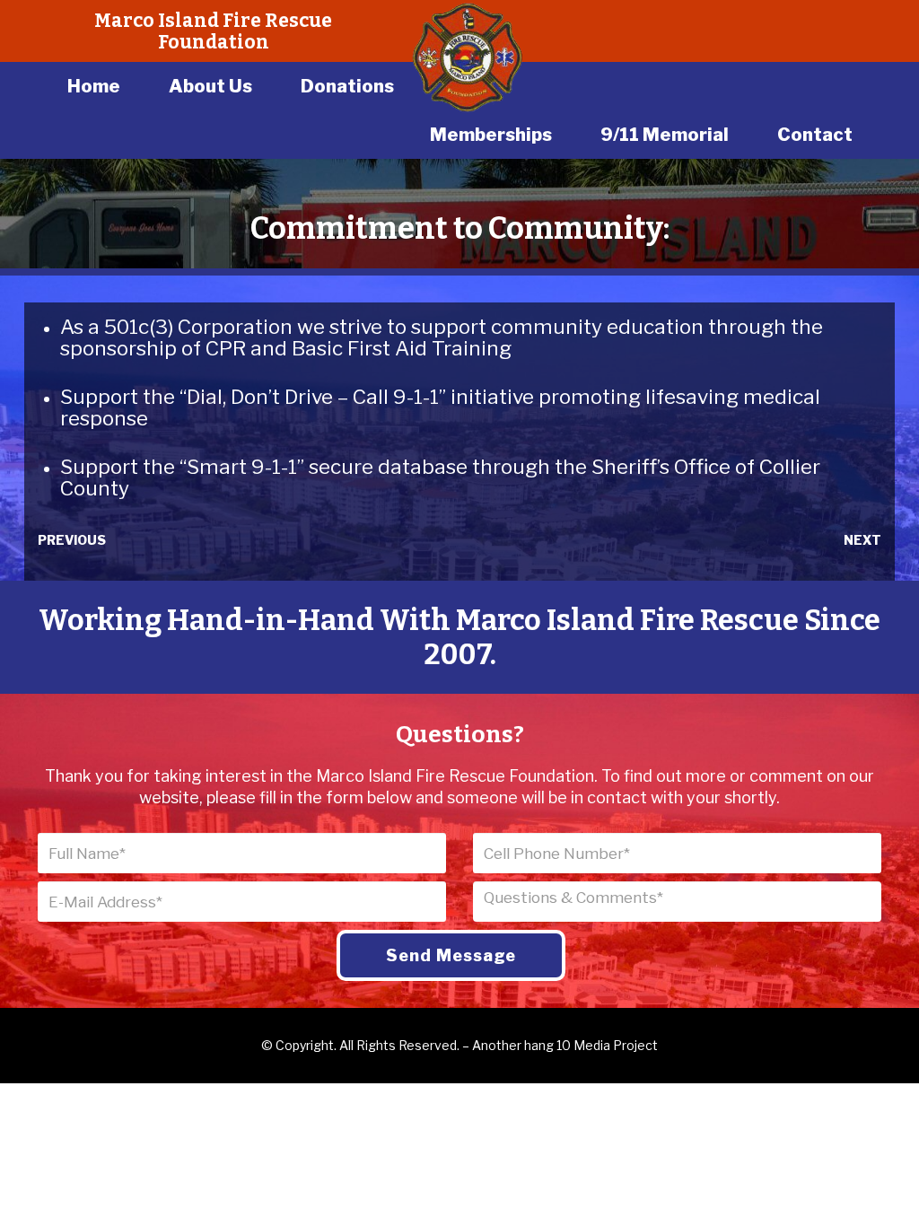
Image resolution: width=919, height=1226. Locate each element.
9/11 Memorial (664, 134)
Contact (815, 134)
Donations (347, 86)
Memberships (491, 134)
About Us (210, 86)
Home (93, 86)
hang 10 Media (567, 1045)
